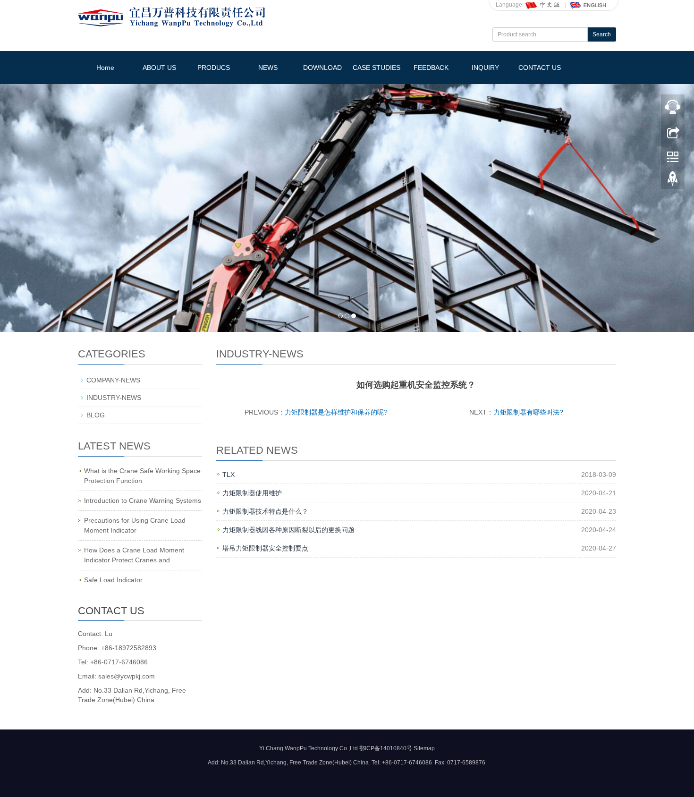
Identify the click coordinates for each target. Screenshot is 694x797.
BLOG (95, 415)
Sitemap (424, 748)
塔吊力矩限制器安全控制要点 (265, 548)
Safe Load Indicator (113, 580)
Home (105, 67)
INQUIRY (485, 67)
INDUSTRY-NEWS (113, 397)
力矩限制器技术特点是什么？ (265, 511)
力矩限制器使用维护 (252, 493)
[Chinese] (543, 4)
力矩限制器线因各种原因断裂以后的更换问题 (288, 530)
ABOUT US (159, 67)
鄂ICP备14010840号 (385, 748)
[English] (588, 4)
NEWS (268, 67)
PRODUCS (213, 67)
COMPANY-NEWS (113, 380)
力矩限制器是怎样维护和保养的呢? (336, 412)
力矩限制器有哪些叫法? (528, 412)
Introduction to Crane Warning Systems (142, 500)
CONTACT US (539, 67)
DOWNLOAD (322, 67)
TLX (228, 474)
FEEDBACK (431, 67)
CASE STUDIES (376, 67)
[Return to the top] (673, 181)
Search (601, 34)
